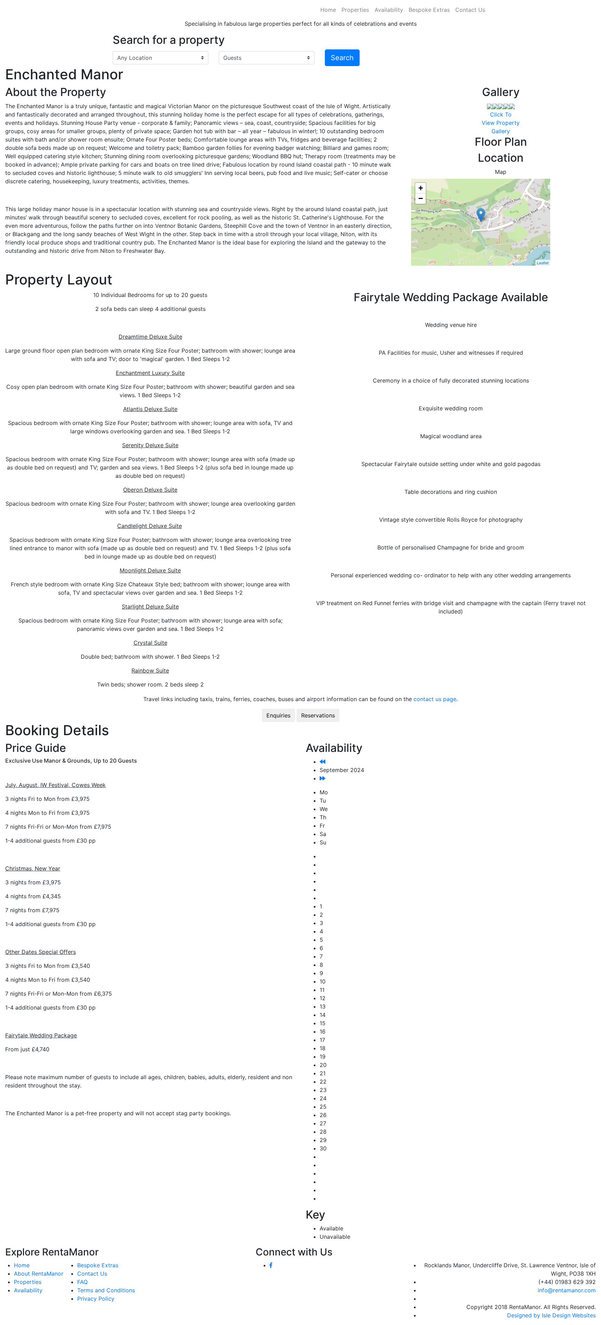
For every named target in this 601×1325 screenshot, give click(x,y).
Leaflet (542, 262)
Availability (389, 9)
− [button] (420, 198)
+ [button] (420, 188)
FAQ (82, 1281)
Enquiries (278, 715)
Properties (355, 9)
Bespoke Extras (429, 9)
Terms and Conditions (106, 1290)
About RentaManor (38, 1273)
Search (342, 58)
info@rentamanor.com (567, 1290)
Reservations (318, 715)
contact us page (435, 699)
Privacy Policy (95, 1298)
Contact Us (470, 9)
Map (500, 171)
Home (328, 9)
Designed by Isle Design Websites (551, 1315)
